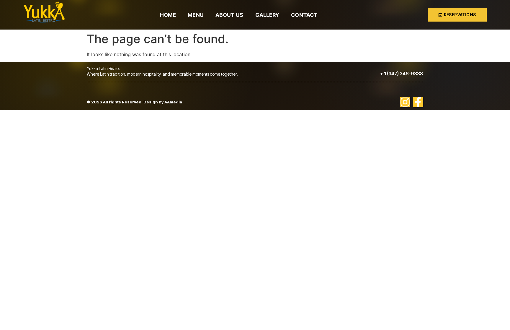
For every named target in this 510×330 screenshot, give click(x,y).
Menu (195, 15)
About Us (229, 15)
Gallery (267, 15)
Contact (304, 15)
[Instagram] (405, 102)
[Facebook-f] (418, 102)
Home (168, 15)
